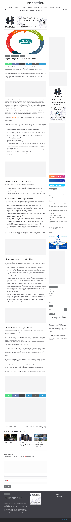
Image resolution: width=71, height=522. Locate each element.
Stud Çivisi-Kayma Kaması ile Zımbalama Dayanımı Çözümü (36, 427)
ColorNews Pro (51, 293)
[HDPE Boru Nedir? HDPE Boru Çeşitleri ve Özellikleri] (25, 434)
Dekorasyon (36, 7)
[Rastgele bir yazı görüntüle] (65, 9)
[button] (12, 8)
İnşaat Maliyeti (44, 7)
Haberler (30, 7)
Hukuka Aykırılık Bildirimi (60, 498)
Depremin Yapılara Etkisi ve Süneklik (55, 215)
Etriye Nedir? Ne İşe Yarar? (54, 197)
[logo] (58, 316)
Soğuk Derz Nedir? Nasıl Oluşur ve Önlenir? (57, 225)
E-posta (6, 480)
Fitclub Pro (51, 300)
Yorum (5, 460)
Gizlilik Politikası (45, 10)
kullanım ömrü (14, 117)
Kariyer (10, 7)
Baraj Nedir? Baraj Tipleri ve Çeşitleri (39, 443)
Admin (7, 61)
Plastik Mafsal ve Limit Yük (10, 426)
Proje (24, 7)
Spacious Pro (51, 289)
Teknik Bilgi (17, 7)
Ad (5, 475)
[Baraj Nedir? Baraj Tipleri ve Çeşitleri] (40, 434)
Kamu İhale (32, 10)
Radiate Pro (51, 298)
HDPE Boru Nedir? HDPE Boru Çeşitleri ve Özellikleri (25, 444)
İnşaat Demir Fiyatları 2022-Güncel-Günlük (57, 191)
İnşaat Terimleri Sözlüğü (54, 7)
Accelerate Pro (51, 295)
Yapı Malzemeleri (23, 10)
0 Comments (17, 61)
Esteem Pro (51, 297)
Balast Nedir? (8, 443)
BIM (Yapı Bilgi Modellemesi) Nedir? (55, 213)
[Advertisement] (25, 89)
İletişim (38, 10)
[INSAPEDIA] (5, 9)
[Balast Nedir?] (10, 434)
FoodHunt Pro (51, 291)
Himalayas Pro (51, 302)
